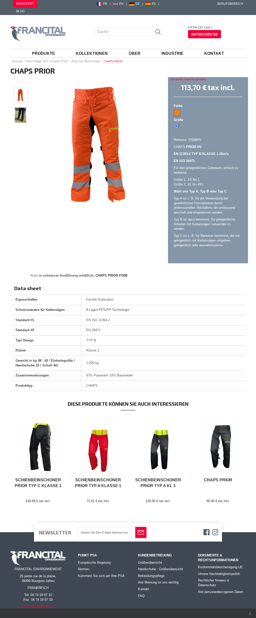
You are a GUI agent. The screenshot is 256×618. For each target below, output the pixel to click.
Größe (179, 120)
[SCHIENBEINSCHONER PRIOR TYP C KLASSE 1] (38, 446)
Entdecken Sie (204, 34)
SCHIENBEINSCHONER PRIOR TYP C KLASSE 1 (38, 483)
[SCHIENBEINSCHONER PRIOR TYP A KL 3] (158, 446)
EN (121, 4)
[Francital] (38, 33)
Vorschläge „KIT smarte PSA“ (47, 61)
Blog (20, 11)
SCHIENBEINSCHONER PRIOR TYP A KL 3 (158, 483)
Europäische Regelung (94, 562)
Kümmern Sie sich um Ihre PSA (101, 576)
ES (154, 4)
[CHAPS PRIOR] (20, 95)
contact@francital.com (38, 606)
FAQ (141, 596)
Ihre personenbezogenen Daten (220, 592)
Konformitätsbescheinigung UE (220, 567)
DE (138, 4)
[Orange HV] (177, 113)
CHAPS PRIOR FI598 (111, 275)
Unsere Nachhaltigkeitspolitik (219, 574)
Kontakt (214, 53)
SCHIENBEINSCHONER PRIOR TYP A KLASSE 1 (98, 483)
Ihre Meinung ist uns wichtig (158, 582)
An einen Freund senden (188, 79)
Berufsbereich (230, 4)
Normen (83, 569)
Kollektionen (92, 53)
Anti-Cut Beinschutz (86, 61)
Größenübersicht (150, 562)
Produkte (43, 53)
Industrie (173, 53)
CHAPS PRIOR (218, 480)
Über (134, 53)
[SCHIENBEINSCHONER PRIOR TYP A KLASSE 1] (98, 446)
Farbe (179, 106)
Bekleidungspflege (151, 576)
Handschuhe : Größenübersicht (160, 569)
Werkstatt (25, 4)
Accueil (17, 61)
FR (105, 4)
